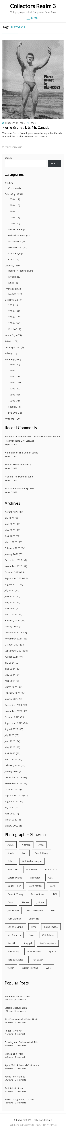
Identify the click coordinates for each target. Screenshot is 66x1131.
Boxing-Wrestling (17, 270)
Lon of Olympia (15, 926)
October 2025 (12, 572)
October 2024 (12, 644)
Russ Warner (34, 951)
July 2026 (9, 517)
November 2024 (13, 638)
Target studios (15, 959)
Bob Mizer (31, 869)
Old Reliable (48, 935)
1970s (11, 199)
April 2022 (10, 813)
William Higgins (30, 967)
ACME (11, 844)
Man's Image (51, 926)
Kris (53, 910)
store (11, 259)
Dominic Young (15, 894)
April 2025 (10, 608)
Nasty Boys (11, 335)
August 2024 (11, 656)
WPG (48, 967)
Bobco (11, 861)
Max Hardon (14, 241)
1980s (11, 205)
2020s (11, 323)
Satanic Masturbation (16, 1007)
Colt (50, 877)
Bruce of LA (51, 869)
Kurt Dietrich (14, 918)
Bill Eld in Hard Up (22, 464)
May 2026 (10, 529)
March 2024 (11, 686)
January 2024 (11, 698)
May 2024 (10, 674)
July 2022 (9, 807)
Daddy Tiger (14, 885)
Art (6, 182)
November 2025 (13, 566)
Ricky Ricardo (15, 247)
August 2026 (11, 511)
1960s (11, 382)
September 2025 (14, 578)
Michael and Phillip (14, 1053)
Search (8, 157)
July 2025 (9, 590)
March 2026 (11, 542)
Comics (12, 188)
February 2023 (12, 765)
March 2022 (11, 819)
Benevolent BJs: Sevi (23, 488)
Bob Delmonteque (32, 861)
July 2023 (9, 735)
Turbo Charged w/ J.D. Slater (20, 1099)
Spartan (53, 951)
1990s (11, 211)
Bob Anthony (41, 853)
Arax (24, 853)
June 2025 (10, 596)
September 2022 (14, 795)
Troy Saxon (37, 959)
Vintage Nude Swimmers (18, 996)
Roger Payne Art (13, 1030)
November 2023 (13, 710)
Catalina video (15, 877)
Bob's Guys (11, 194)
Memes (12, 293)
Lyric (33, 926)
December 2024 (13, 632)
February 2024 (12, 692)
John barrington (35, 910)
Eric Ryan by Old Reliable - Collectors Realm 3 (29, 436)
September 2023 (14, 723)
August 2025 (11, 584)
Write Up (9, 418)
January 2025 (11, 626)
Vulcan (11, 967)
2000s (11, 217)
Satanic (8, 341)
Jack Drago (10, 299)
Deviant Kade (15, 229)
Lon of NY (34, 918)
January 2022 (11, 825)
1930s (11, 364)
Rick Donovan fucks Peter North (21, 1019)
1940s (11, 370)
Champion (35, 877)
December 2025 (13, 560)
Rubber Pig (13, 951)
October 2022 (12, 789)
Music (11, 282)
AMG (41, 844)
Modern (12, 276)
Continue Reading (13, 147)
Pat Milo (12, 943)
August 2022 (11, 801)
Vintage (9, 359)
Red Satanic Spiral (14, 1088)
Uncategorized (12, 347)
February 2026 (12, 548)
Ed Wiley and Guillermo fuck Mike (22, 1042)
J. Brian (40, 902)
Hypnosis (10, 288)
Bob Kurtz (13, 869)
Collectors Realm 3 (33, 5)
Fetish (11, 329)
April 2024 (10, 680)
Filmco (25, 902)
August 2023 (11, 729)
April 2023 (10, 753)
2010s (11, 223)
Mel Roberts (14, 935)
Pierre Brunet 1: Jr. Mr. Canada (26, 127)
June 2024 (10, 668)
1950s (33, 123)
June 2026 (10, 523)
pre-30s (12, 412)
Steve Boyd (14, 253)
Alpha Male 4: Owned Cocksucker (22, 1065)
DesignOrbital (28, 1125)
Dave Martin (35, 885)
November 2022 (13, 783)
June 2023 (10, 741)
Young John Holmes (15, 1076)
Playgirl (28, 943)
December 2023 (13, 704)
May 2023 (10, 747)
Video (8, 353)
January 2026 (11, 554)
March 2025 (11, 614)
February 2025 (12, 620)
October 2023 (12, 717)
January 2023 (11, 771)
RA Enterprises (48, 943)
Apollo (11, 853)
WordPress (51, 1125)
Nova (31, 935)
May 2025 (10, 602)
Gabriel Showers (17, 235)
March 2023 (11, 759)
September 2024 (14, 650)
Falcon (11, 902)
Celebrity (9, 265)
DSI (55, 894)
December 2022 (13, 777)
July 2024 (9, 662)
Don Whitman (38, 894)
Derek (53, 885)
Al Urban (26, 844)
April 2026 (10, 535)
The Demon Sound (28, 452)
